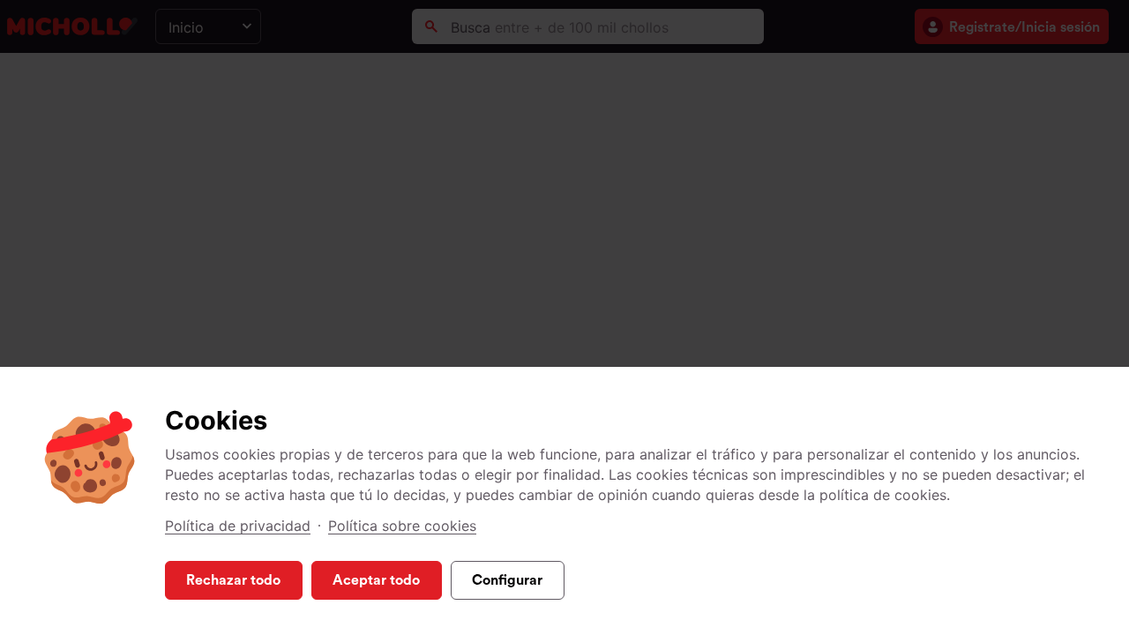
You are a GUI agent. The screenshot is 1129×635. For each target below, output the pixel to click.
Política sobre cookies (402, 525)
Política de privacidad (237, 525)
